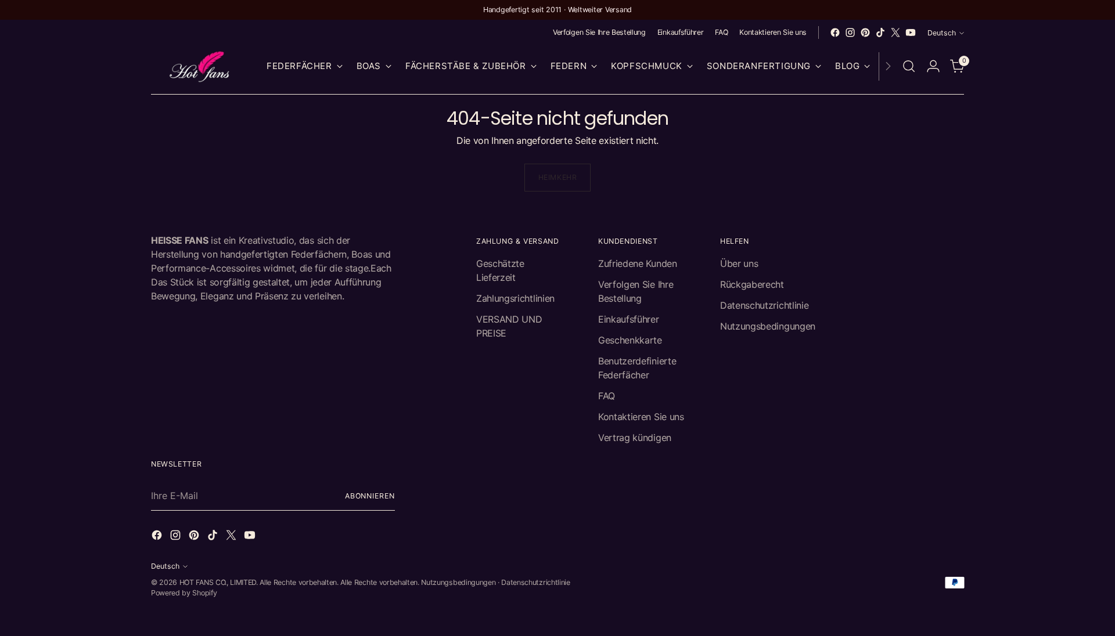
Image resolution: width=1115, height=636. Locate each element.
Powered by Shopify (184, 592)
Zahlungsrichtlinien (515, 298)
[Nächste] (888, 66)
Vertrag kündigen (634, 437)
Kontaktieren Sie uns (641, 416)
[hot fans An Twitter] (895, 32)
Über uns (739, 263)
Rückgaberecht (752, 284)
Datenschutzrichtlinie (764, 305)
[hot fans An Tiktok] (880, 32)
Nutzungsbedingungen (767, 326)
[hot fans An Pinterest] (865, 32)
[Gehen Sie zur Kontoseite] (933, 66)
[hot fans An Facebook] (835, 32)
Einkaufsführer (628, 319)
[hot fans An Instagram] (850, 32)
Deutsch (941, 32)
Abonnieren (370, 496)
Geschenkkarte (630, 340)
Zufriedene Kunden (637, 263)
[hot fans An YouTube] (910, 32)
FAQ (606, 396)
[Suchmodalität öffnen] (908, 66)
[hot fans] (200, 66)
